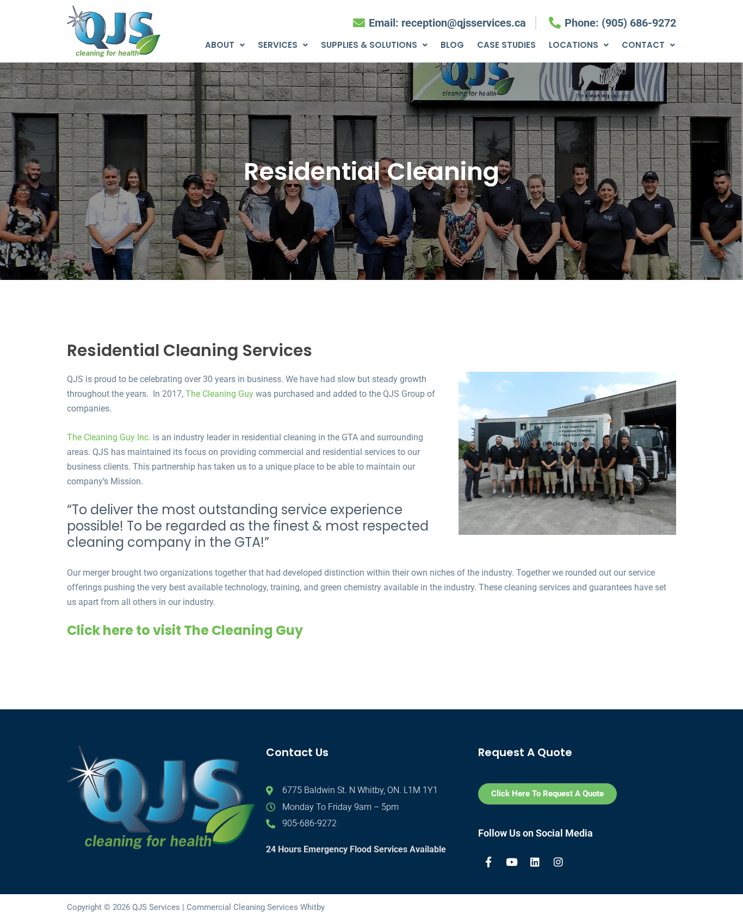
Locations (573, 45)
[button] (225, 44)
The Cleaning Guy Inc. (109, 437)
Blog (452, 45)
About (219, 45)
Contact (643, 45)
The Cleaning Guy (219, 394)
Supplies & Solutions (369, 45)
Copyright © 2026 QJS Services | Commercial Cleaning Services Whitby (196, 907)
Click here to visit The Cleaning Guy (185, 630)
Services (278, 45)
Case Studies (506, 45)
